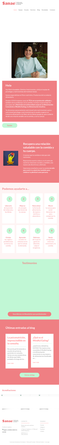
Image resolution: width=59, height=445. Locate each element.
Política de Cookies (40, 442)
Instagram (42, 427)
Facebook (42, 429)
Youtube (42, 425)
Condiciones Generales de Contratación (18, 442)
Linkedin (42, 431)
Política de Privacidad (31, 442)
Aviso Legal (47, 442)
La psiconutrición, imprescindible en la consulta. (16, 340)
